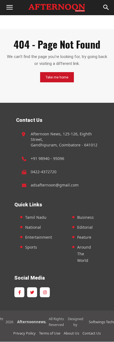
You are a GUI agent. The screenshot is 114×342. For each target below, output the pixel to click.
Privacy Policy (24, 333)
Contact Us (91, 333)
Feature (84, 237)
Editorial (85, 227)
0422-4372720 (43, 171)
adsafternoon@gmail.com (55, 185)
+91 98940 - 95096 (47, 158)
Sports (31, 247)
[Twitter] (32, 292)
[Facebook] (19, 292)
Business (85, 217)
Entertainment (38, 237)
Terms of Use (49, 333)
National (33, 227)
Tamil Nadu (35, 217)
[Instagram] (45, 292)
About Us (71, 333)
